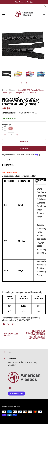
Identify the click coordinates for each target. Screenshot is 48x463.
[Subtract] (5, 135)
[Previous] (3, 45)
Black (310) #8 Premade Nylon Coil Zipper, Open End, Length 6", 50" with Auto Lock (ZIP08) (35, 334)
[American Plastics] (24, 14)
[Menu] (3, 14)
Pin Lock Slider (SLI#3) (11, 335)
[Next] (44, 45)
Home (4, 90)
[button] (44, 14)
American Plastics (9, 113)
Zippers (12, 90)
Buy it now (24, 148)
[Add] (17, 135)
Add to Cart (24, 141)
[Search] (45, 6)
